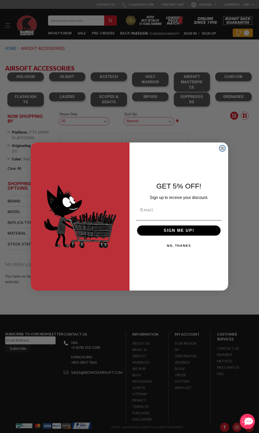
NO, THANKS (179, 246)
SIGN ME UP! (179, 230)
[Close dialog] (222, 148)
